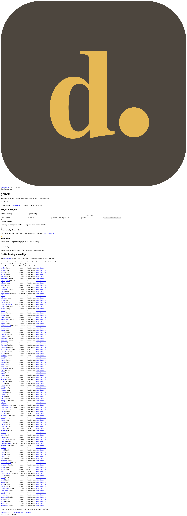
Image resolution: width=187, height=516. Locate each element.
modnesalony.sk (6, 405)
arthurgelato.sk (5, 281)
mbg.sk (3, 394)
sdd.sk (3, 458)
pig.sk (3, 437)
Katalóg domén (15, 512)
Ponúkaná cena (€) (58, 217)
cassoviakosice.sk (6, 304)
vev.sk (3, 478)
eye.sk (3, 332)
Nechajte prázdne (6, 213)
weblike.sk (4, 490)
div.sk (3, 315)
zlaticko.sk (4, 505)
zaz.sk (3, 501)
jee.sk (3, 366)
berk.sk (3, 287)
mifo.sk (3, 403)
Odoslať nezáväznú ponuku (113, 217)
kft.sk (2, 375)
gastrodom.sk (5, 349)
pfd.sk (3, 435)
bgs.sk (3, 291)
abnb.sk (3, 268)
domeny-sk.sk (17, 205)
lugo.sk (3, 390)
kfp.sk (3, 373)
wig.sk (3, 493)
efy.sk (3, 323)
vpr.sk (3, 482)
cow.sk (3, 308)
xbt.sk (3, 495)
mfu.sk (3, 398)
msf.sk (3, 411)
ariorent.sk (4, 279)
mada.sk (3, 392)
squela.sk (4, 460)
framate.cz (4, 338)
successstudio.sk (6, 463)
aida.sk (3, 270)
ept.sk (3, 328)
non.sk (3, 424)
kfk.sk (3, 371)
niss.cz (3, 418)
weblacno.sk (5, 488)
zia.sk (3, 503)
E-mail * (31, 217)
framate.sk (4, 343)
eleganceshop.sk (6, 326)
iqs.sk (3, 364)
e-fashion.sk (4, 319)
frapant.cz (4, 345)
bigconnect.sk (5, 293)
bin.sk (3, 296)
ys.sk (2, 499)
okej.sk (3, 428)
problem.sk (4, 446)
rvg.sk (3, 454)
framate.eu (4, 341)
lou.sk (3, 386)
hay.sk (3, 353)
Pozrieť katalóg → (48, 233)
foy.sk (3, 336)
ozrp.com (4, 431)
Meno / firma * (5, 217)
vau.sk (3, 475)
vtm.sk (3, 486)
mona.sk (3, 409)
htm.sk (3, 358)
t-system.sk (4, 465)
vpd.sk (3, 480)
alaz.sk (3, 272)
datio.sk (3, 313)
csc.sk (3, 311)
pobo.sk (3, 441)
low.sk (3, 388)
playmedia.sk (5, 439)
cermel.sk (4, 306)
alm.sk (3, 274)
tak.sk (3, 467)
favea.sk (3, 334)
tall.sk (3, 469)
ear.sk (3, 321)
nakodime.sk (5, 416)
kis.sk (3, 377)
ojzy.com (4, 426)
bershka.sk (4, 289)
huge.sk (3, 360)
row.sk (3, 450)
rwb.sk (3, 456)
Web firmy (33, 213)
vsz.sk (3, 484)
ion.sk (3, 362)
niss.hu (3, 420)
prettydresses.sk (6, 443)
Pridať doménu (26, 512)
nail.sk (3, 413)
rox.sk (3, 452)
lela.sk (3, 383)
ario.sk (3, 276)
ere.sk (3, 330)
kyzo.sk (3, 379)
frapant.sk (4, 347)
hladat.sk (4, 356)
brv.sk (3, 300)
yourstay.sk (4, 497)
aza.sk (3, 285)
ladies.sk (3, 381)
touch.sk (3, 471)
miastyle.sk (4, 401)
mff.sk (3, 396)
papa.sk (3, 433)
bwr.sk (3, 302)
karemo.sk (4, 368)
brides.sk (4, 298)
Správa (84, 217)
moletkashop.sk (6, 407)
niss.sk (3, 422)
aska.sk (3, 283)
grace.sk (3, 351)
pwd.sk (3, 448)
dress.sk (3, 317)
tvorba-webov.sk (6, 473)
